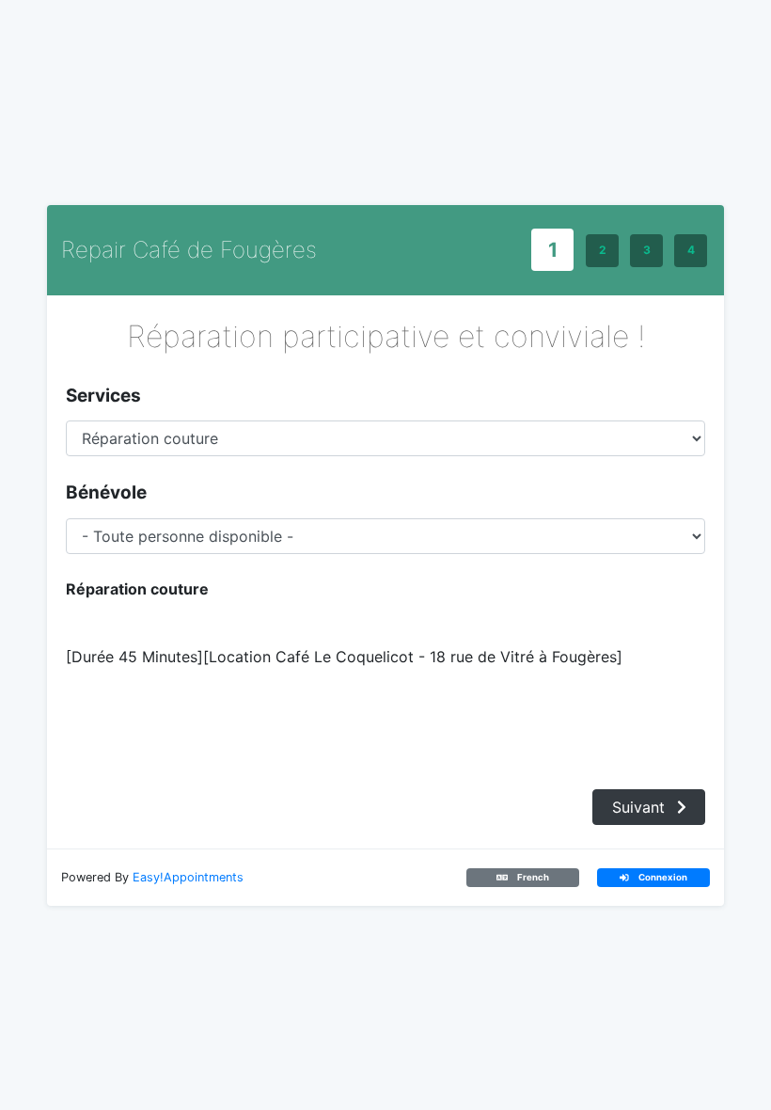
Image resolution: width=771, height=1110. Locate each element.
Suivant (640, 807)
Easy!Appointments (188, 877)
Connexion (662, 877)
